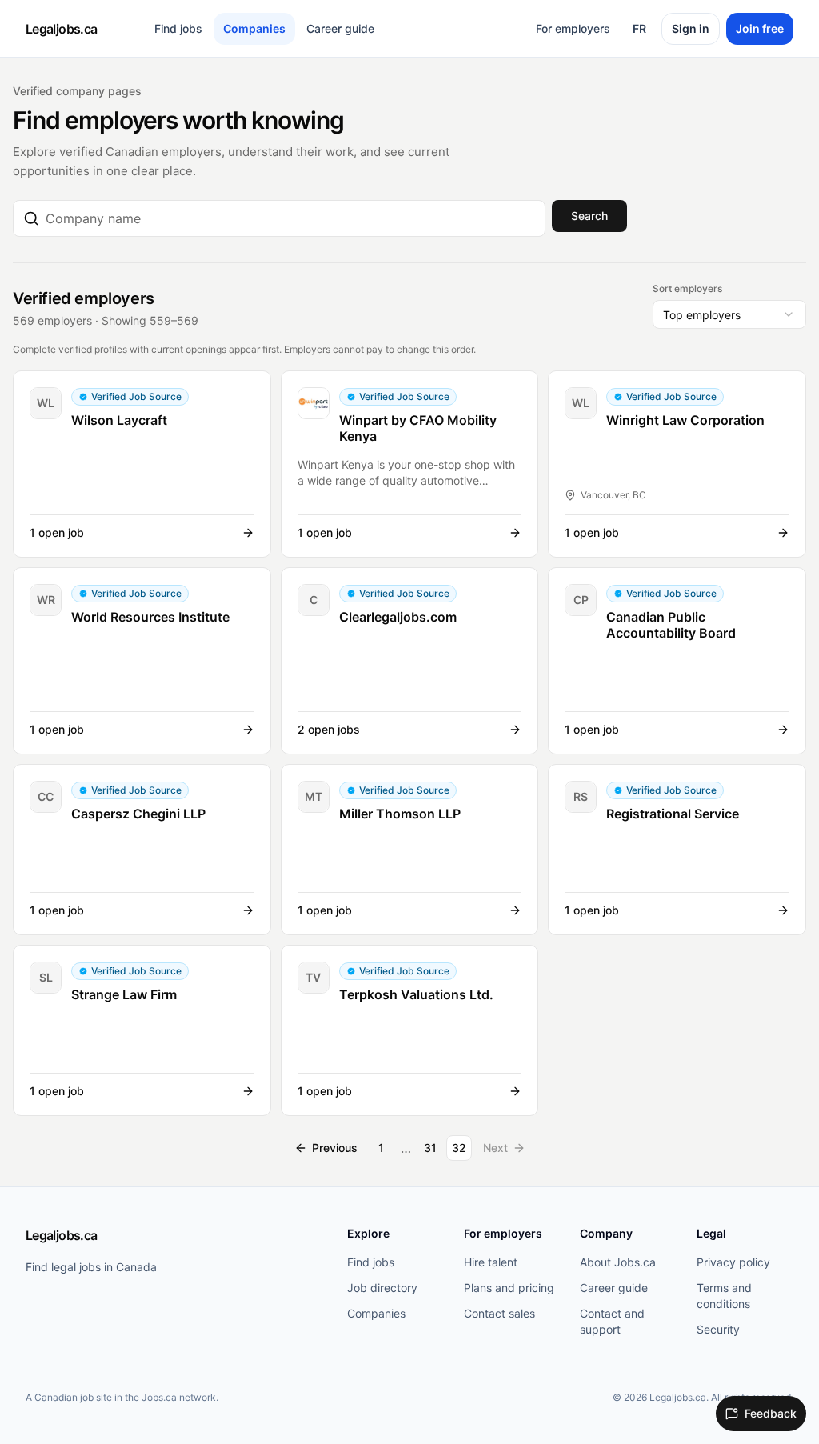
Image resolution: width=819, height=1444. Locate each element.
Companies (254, 28)
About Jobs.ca (618, 1262)
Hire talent (490, 1262)
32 (459, 1147)
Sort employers (687, 288)
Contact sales (499, 1313)
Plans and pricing (509, 1287)
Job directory (382, 1287)
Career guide (340, 28)
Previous (335, 1147)
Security (718, 1329)
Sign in (690, 28)
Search (589, 215)
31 (430, 1147)
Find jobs (178, 28)
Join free (760, 28)
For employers (573, 28)
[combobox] (290, 218)
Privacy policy (733, 1262)
